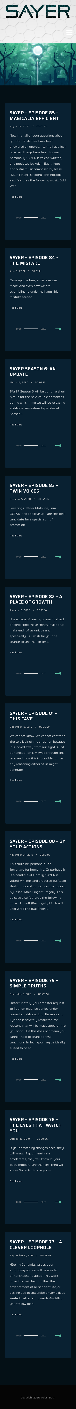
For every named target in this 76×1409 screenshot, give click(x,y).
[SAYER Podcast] (37, 11)
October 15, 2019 (20, 1139)
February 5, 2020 (20, 499)
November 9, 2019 (20, 994)
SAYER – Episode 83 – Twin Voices (34, 488)
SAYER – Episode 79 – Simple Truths (34, 983)
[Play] (8, 218)
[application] (38, 217)
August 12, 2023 (20, 126)
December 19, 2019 (21, 727)
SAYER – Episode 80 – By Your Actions (37, 844)
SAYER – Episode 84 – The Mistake (34, 260)
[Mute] (52, 218)
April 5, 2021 (17, 271)
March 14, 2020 (19, 382)
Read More (16, 197)
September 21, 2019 (22, 1255)
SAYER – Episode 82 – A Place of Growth (36, 599)
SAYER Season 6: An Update (33, 371)
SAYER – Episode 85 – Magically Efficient (34, 115)
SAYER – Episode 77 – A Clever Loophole (36, 1245)
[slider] (60, 220)
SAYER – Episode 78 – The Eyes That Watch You (36, 1125)
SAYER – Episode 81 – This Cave (33, 716)
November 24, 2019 (21, 855)
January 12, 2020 (20, 610)
